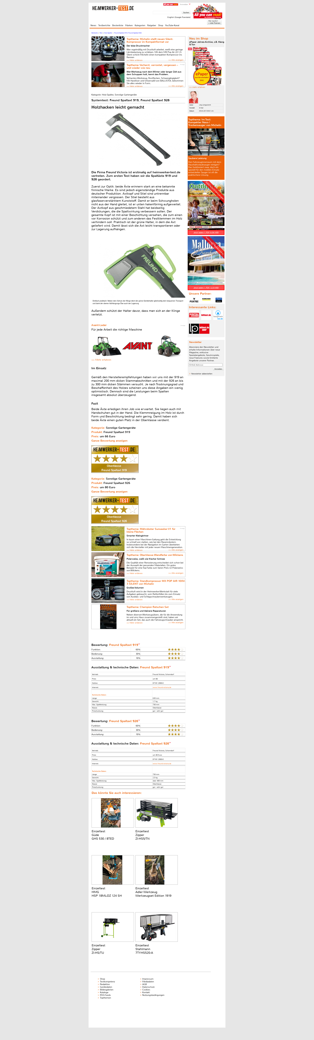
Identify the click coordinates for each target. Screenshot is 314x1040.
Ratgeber (151, 25)
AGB (144, 984)
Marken (129, 25)
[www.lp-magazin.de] (194, 336)
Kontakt (146, 992)
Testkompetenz (107, 981)
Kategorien (140, 25)
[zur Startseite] (113, 8)
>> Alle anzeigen (175, 60)
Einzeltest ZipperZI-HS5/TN (142, 835)
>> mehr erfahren (197, 87)
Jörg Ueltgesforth (205, 105)
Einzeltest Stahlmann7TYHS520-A (144, 949)
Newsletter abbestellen (201, 373)
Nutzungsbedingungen (153, 995)
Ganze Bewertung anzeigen (109, 441)
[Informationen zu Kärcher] (206, 300)
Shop (160, 25)
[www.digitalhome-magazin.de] (194, 322)
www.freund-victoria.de (162, 687)
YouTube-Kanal (172, 25)
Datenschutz (148, 987)
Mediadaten (148, 981)
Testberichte (104, 25)
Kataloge (104, 992)
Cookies (146, 989)
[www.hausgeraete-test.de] (218, 322)
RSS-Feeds (105, 995)
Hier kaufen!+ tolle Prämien (214, 22)
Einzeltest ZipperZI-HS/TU (98, 949)
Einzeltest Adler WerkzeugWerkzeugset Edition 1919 (153, 892)
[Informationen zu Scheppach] (218, 300)
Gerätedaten (106, 987)
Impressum (147, 978)
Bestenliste (117, 25)
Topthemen (105, 997)
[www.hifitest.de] (206, 322)
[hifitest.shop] (204, 336)
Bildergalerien (106, 989)
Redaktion (105, 984)
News (93, 25)
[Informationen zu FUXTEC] (194, 300)
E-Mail (201, 108)
